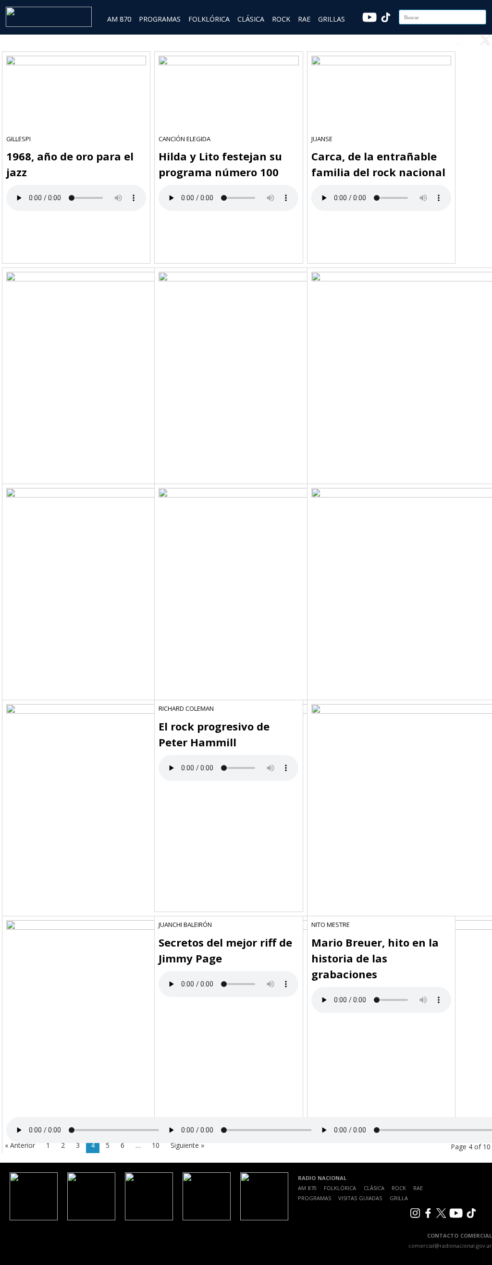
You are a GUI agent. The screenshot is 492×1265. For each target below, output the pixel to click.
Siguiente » (187, 1145)
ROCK (281, 19)
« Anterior (20, 1145)
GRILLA (399, 1198)
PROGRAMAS (160, 19)
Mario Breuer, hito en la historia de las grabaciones (375, 958)
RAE (304, 19)
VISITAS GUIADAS (360, 1198)
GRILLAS (331, 19)
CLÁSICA (250, 19)
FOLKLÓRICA (209, 19)
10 (156, 1145)
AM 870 (119, 19)
